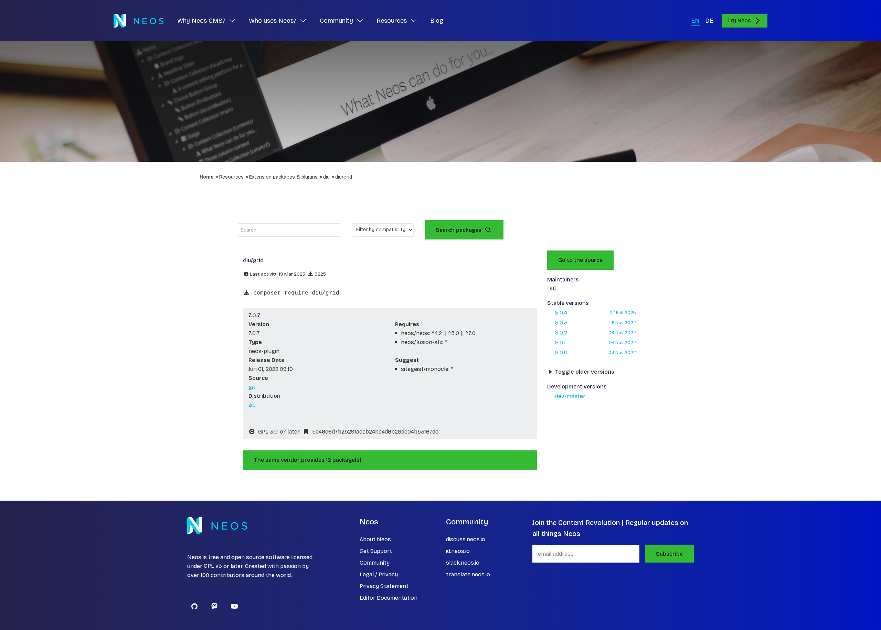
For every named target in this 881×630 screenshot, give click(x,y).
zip (252, 405)
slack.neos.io (462, 562)
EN (695, 20)
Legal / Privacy (379, 574)
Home (207, 177)
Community (375, 562)
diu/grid (343, 177)
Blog (436, 20)
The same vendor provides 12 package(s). (308, 460)
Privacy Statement (384, 586)
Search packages (458, 230)
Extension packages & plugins (283, 177)
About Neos (375, 539)
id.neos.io (458, 551)
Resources (231, 177)
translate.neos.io (468, 574)
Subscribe (669, 554)
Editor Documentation (388, 598)
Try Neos (739, 20)
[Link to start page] (138, 21)
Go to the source (580, 260)
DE (709, 20)
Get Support (376, 551)
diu (326, 177)
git (251, 387)
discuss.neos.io (465, 539)
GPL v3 (213, 566)
